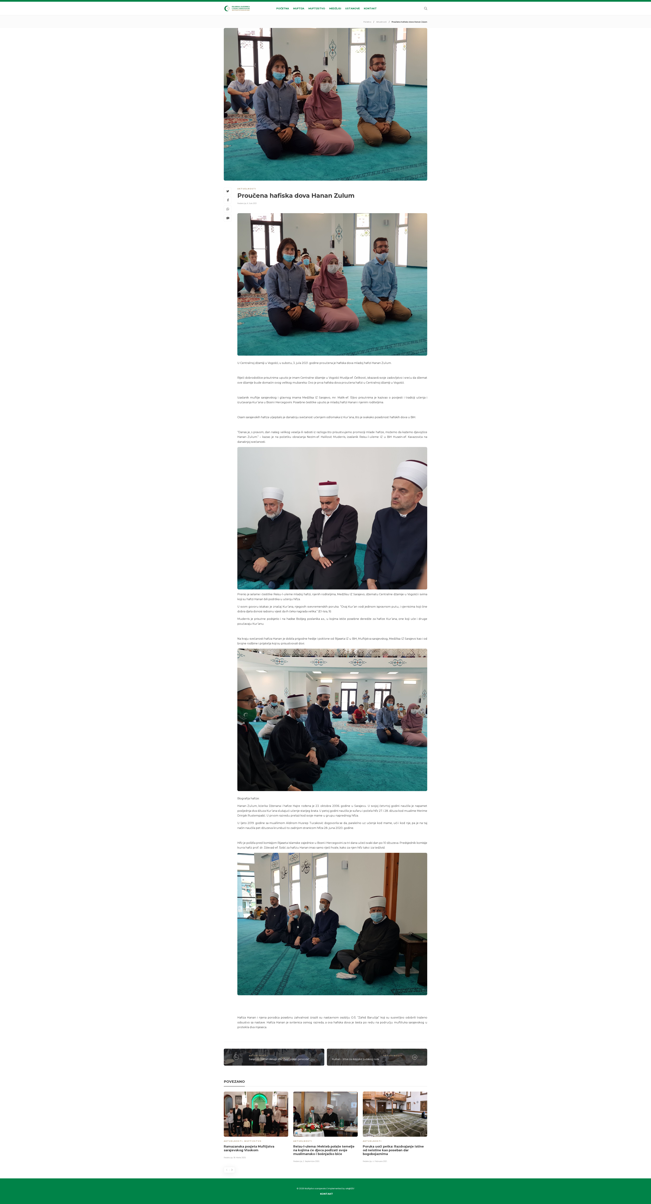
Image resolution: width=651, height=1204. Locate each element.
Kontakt (370, 8)
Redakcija (241, 203)
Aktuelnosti (381, 22)
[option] (256, 1125)
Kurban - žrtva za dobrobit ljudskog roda (355, 1059)
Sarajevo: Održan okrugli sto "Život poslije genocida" (279, 1059)
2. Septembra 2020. (311, 1161)
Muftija (298, 8)
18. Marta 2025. (239, 1157)
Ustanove (352, 8)
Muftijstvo (316, 8)
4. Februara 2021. (379, 1161)
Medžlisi (335, 8)
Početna (282, 8)
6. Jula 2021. (252, 203)
